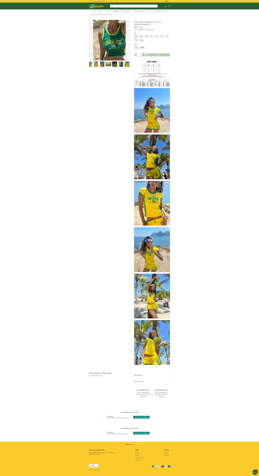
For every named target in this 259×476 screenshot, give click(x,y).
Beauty (150, 11)
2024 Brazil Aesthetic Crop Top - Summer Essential (103, 14)
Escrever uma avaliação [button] (141, 417)
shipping (141, 29)
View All (94, 11)
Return (137, 452)
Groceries (100, 11)
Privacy (137, 455)
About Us (166, 455)
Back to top (129, 444)
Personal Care (157, 11)
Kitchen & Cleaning (139, 11)
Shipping (137, 460)
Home (90, 14)
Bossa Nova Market (96, 469)
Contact (166, 452)
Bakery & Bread (127, 11)
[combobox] (134, 6)
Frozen (108, 11)
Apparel (165, 11)
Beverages (116, 11)
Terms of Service (139, 457)
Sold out (158, 54)
